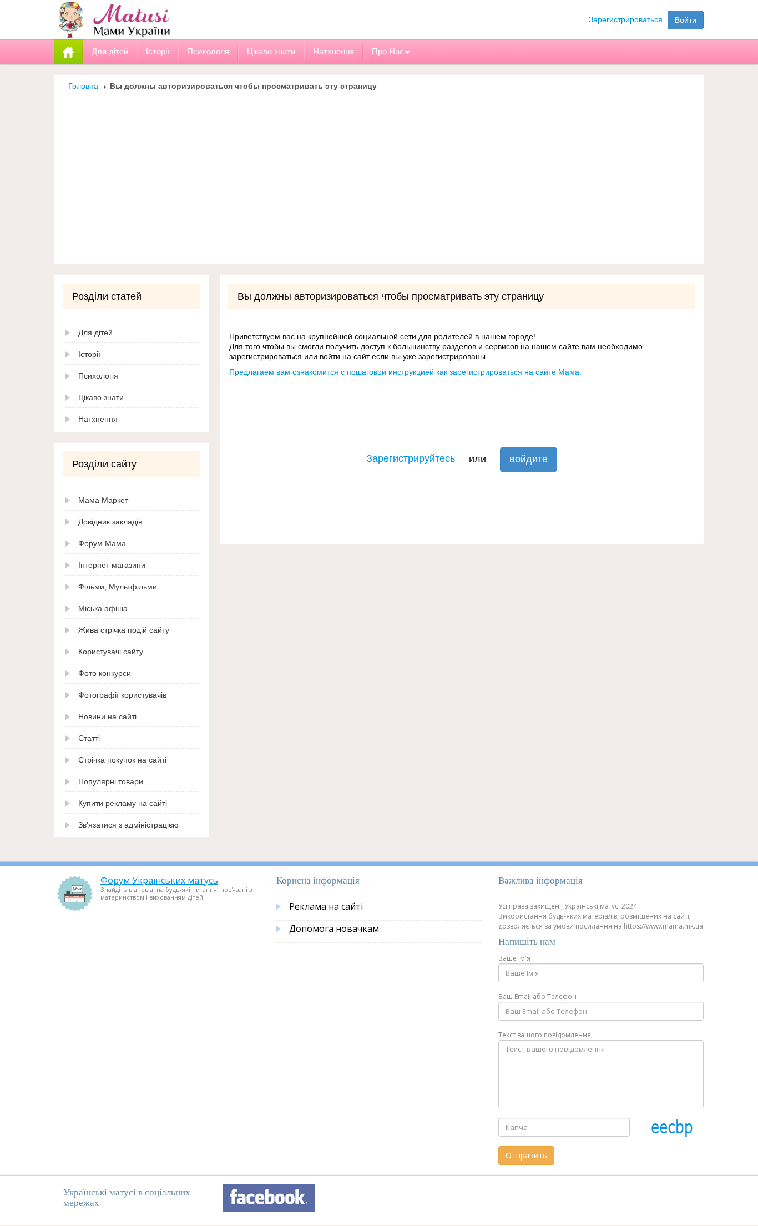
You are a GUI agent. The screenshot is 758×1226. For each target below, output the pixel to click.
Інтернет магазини (111, 565)
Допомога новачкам (334, 929)
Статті (89, 738)
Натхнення (98, 419)
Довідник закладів (110, 521)
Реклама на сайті (326, 906)
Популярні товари (110, 781)
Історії (89, 354)
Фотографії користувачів (122, 694)
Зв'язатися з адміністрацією (128, 824)
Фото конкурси (104, 673)
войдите (528, 459)
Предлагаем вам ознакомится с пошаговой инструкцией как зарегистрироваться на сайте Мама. (405, 371)
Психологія (98, 375)
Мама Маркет (103, 500)
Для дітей (95, 332)
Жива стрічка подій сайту (123, 629)
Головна (83, 86)
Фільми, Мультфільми (117, 586)
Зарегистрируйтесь (410, 458)
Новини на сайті (107, 716)
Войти (685, 20)
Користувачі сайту (110, 651)
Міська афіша (103, 608)
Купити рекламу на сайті (122, 803)
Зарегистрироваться (626, 19)
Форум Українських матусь (159, 880)
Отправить (526, 1155)
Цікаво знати (101, 397)
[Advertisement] (379, 174)
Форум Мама (102, 543)
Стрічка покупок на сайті (122, 759)
